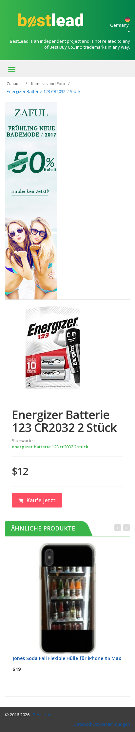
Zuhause (15, 83)
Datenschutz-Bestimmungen (102, 724)
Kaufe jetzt (41, 500)
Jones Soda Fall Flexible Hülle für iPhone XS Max (66, 658)
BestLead (42, 715)
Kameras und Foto (48, 83)
